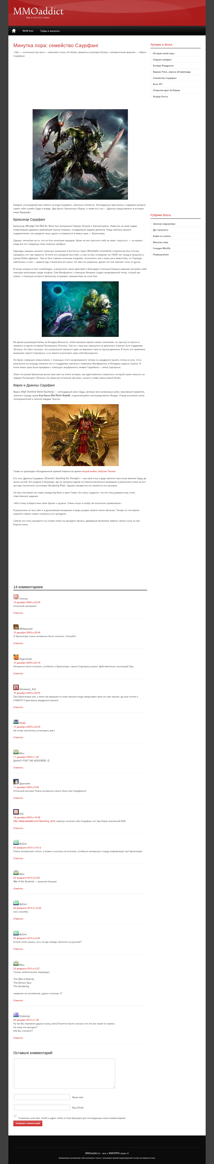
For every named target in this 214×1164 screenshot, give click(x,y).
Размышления (161, 254)
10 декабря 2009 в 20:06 (26, 632)
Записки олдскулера (164, 223)
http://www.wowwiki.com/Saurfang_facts (34, 821)
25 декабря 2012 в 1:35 (26, 1019)
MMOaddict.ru (92, 1153)
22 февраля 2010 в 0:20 (26, 877)
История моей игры (163, 53)
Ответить (18, 612)
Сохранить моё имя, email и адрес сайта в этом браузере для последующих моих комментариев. (72, 1118)
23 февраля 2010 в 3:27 (26, 968)
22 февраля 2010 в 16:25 (27, 907)
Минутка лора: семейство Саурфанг (56, 45)
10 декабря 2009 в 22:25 (26, 726)
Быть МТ (158, 84)
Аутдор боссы (160, 96)
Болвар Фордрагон (163, 65)
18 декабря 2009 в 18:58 (26, 817)
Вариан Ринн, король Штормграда (172, 71)
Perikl (22, 723)
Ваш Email (77, 1107)
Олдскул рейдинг (162, 59)
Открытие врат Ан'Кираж (166, 90)
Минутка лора (160, 242)
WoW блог (28, 30)
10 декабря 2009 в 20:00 (26, 602)
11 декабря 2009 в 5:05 (26, 787)
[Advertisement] (80, 84)
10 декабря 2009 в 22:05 (26, 692)
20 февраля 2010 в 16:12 (27, 847)
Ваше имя (77, 1097)
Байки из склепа (162, 236)
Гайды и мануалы (50, 30)
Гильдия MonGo (162, 248)
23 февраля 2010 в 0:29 (26, 938)
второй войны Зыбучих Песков (98, 471)
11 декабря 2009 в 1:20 (26, 756)
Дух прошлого (160, 229)
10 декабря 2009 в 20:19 (26, 662)
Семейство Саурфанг (165, 78)
